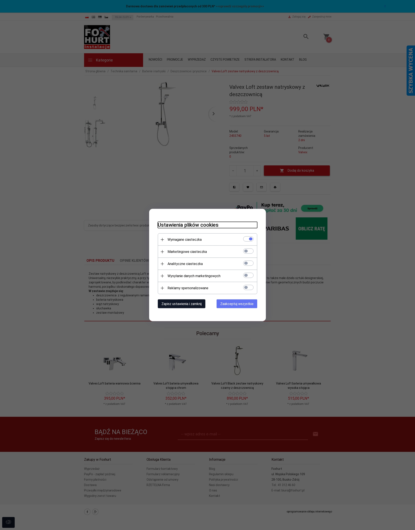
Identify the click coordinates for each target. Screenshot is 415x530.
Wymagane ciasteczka (185, 240)
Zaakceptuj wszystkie (237, 304)
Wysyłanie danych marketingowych (194, 276)
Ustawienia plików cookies (188, 225)
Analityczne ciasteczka (185, 264)
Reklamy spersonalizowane (188, 288)
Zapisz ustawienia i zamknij (181, 304)
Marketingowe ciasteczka (187, 252)
